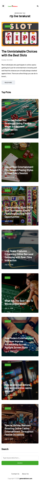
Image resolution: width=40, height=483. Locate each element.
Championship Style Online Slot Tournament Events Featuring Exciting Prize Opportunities (19, 212)
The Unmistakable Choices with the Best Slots (19, 53)
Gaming (7, 321)
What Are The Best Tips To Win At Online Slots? (19, 302)
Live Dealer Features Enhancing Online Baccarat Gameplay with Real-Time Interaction (19, 255)
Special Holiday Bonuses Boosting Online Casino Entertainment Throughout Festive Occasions (19, 430)
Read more (8, 82)
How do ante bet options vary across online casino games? (18, 388)
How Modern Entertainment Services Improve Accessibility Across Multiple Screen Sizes (19, 343)
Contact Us (15, 474)
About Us (25, 474)
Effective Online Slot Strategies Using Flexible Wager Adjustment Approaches (18, 125)
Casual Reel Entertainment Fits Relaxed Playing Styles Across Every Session (19, 170)
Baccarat (8, 234)
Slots (7, 103)
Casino (7, 26)
